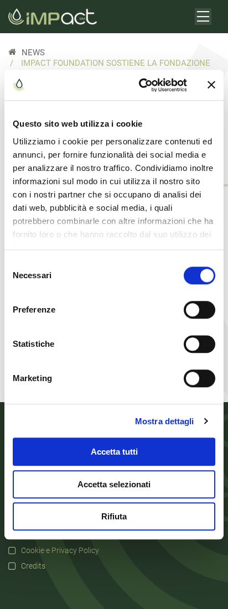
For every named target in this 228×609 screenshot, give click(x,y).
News (33, 53)
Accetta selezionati (114, 484)
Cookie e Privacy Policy (60, 550)
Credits (33, 565)
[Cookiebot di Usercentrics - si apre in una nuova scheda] (141, 85)
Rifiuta (114, 516)
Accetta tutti (114, 451)
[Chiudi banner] (211, 85)
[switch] (199, 310)
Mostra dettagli (164, 421)
